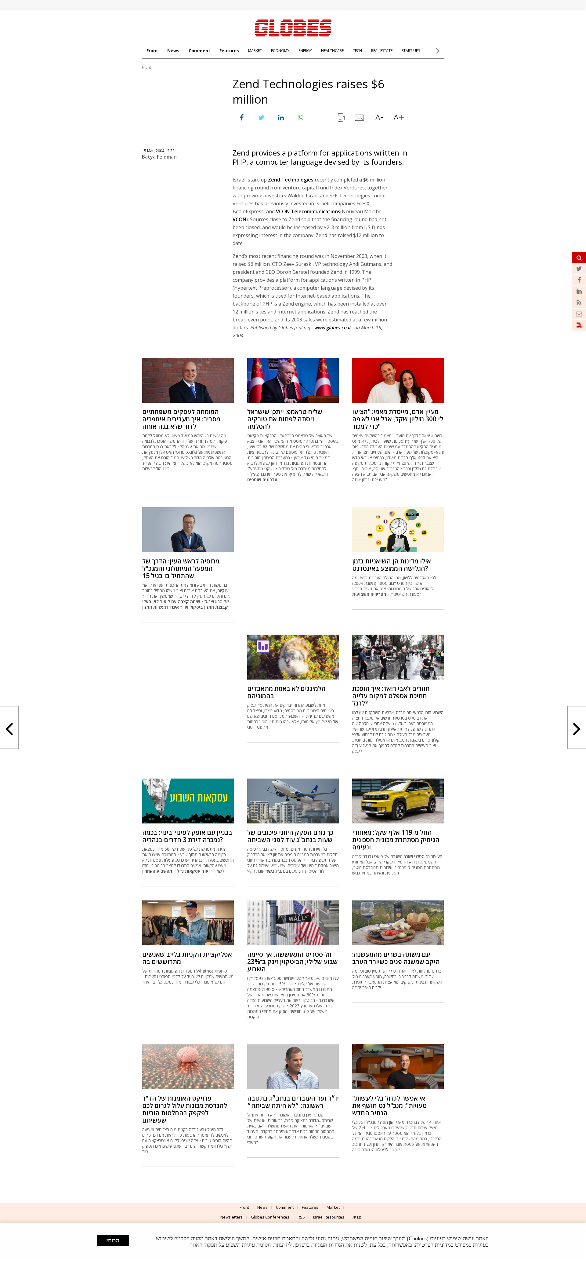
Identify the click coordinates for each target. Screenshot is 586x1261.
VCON (239, 219)
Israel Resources (328, 1217)
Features (229, 50)
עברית (358, 1217)
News (173, 50)
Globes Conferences (270, 1217)
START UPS (411, 50)
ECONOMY (280, 50)
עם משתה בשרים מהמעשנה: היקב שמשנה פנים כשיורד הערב (396, 958)
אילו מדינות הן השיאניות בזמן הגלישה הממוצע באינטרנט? (391, 565)
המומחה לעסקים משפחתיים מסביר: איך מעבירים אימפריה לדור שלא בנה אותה (181, 419)
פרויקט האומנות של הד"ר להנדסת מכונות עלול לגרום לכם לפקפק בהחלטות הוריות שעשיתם (184, 1109)
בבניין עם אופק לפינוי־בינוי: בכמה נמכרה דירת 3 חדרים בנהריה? (187, 836)
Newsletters (231, 1217)
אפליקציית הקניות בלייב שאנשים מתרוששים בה (187, 958)
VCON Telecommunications (308, 211)
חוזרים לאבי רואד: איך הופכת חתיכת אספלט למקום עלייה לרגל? (391, 695)
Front (152, 50)
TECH (357, 50)
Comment (199, 50)
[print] (340, 119)
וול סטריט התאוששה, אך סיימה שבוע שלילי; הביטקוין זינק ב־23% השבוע (292, 961)
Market (333, 1207)
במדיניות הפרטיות (434, 1245)
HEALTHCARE (332, 50)
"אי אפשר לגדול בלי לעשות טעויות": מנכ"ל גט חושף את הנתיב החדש (389, 1105)
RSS (301, 1217)
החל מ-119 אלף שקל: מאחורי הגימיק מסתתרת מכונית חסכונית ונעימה (396, 839)
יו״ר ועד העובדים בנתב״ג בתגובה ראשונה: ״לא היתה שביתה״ (293, 1102)
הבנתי (113, 1240)
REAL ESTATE (381, 50)
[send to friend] (360, 119)
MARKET (255, 50)
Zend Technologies (290, 179)
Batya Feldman (159, 156)
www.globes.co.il (332, 327)
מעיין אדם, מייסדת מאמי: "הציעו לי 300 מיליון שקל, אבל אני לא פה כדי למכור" (397, 419)
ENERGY (305, 50)
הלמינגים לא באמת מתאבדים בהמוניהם (286, 692)
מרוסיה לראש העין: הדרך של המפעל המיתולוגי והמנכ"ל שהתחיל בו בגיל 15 (180, 568)
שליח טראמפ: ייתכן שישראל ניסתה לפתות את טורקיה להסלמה (284, 419)
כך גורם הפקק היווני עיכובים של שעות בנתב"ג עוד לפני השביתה (290, 836)
